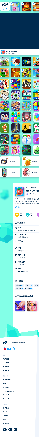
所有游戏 (6, 370)
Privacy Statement (9, 391)
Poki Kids (6, 415)
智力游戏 (19, 285)
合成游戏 (19, 288)
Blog (4, 419)
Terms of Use (7, 399)
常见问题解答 (7, 379)
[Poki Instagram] (10, 429)
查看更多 (17, 207)
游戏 (27, 187)
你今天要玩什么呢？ (6, 9)
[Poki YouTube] (15, 429)
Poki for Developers (9, 412)
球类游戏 (29, 285)
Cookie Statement (9, 395)
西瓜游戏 (33, 187)
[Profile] (3, 9)
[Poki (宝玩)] (5, 4)
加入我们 (6, 423)
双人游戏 (6, 363)
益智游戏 (6, 366)
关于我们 (6, 408)
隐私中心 (6, 387)
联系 (4, 383)
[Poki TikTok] (5, 429)
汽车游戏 (6, 359)
